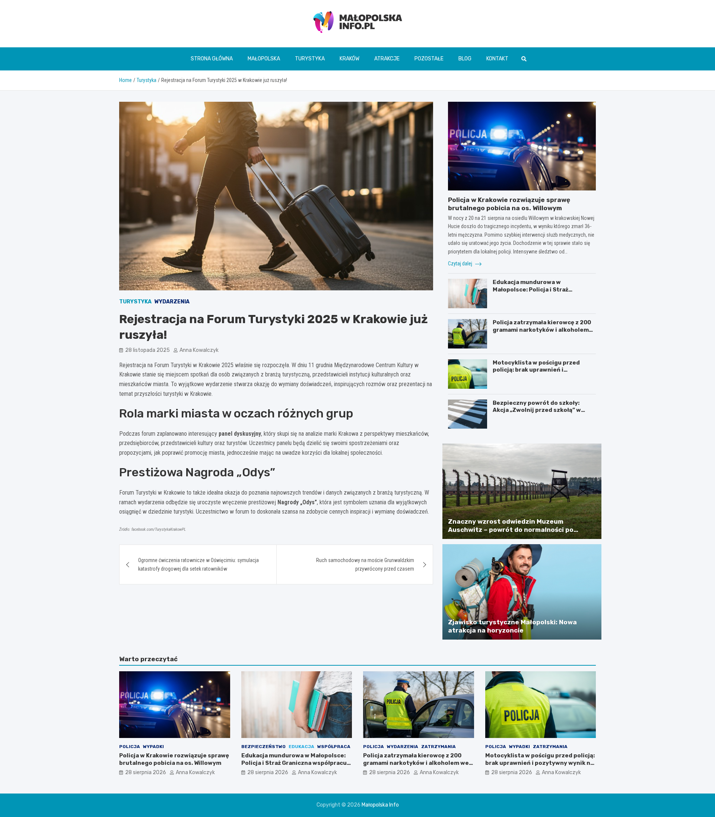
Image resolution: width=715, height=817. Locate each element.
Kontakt (497, 59)
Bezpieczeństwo (263, 746)
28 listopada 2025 (147, 350)
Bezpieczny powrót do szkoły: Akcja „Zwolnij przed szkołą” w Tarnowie (537, 410)
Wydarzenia (172, 302)
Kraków (349, 59)
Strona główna (212, 59)
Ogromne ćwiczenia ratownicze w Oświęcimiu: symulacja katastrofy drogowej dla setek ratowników (198, 564)
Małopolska (264, 59)
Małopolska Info (380, 805)
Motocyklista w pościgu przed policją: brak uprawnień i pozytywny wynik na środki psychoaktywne (536, 373)
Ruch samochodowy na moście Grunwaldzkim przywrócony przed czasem (365, 564)
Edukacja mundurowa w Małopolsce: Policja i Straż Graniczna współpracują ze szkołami (532, 293)
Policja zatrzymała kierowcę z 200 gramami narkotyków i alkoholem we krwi (542, 329)
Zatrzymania (438, 746)
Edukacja (301, 746)
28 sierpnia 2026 (145, 772)
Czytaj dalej (460, 263)
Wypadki (153, 746)
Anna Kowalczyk (199, 350)
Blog (464, 59)
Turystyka (310, 59)
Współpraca (333, 746)
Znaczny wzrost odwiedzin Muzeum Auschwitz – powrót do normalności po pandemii (510, 530)
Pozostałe (429, 59)
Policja (129, 746)
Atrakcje (387, 59)
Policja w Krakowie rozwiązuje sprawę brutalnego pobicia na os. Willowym (174, 759)
